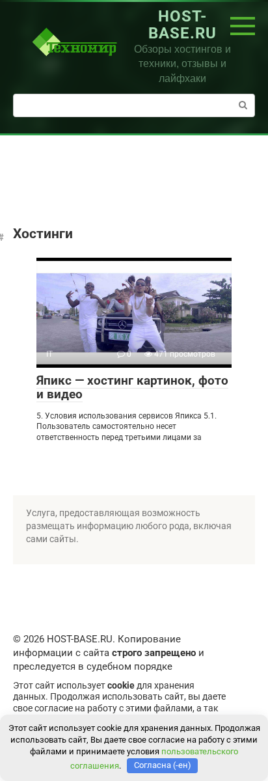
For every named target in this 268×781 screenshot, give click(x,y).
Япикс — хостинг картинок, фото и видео (132, 387)
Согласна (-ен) (162, 765)
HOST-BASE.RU (182, 24)
